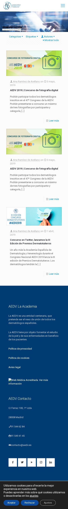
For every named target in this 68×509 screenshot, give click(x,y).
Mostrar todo (52, 40)
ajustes (34, 495)
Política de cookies (18, 358)
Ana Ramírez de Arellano (26, 81)
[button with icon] (12, 462)
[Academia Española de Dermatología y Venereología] (12, 5)
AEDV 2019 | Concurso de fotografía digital (34, 90)
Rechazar (30, 502)
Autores (48, 36)
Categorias (15, 36)
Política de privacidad (20, 348)
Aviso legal (14, 367)
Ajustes (48, 502)
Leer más (54, 120)
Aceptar (11, 502)
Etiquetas (31, 36)
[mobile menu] (63, 5)
